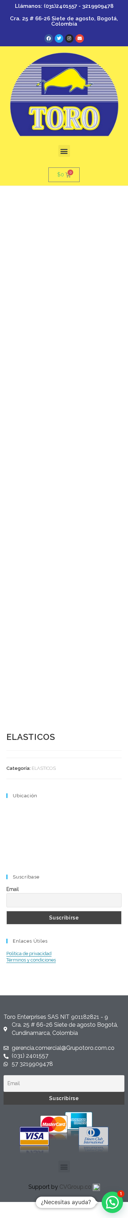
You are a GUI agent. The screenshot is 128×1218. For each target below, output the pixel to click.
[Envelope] (79, 38)
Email (12, 889)
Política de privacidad (29, 953)
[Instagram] (69, 38)
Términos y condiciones (31, 960)
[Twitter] (59, 38)
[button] (64, 151)
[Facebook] (48, 38)
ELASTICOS (44, 768)
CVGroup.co (76, 1186)
